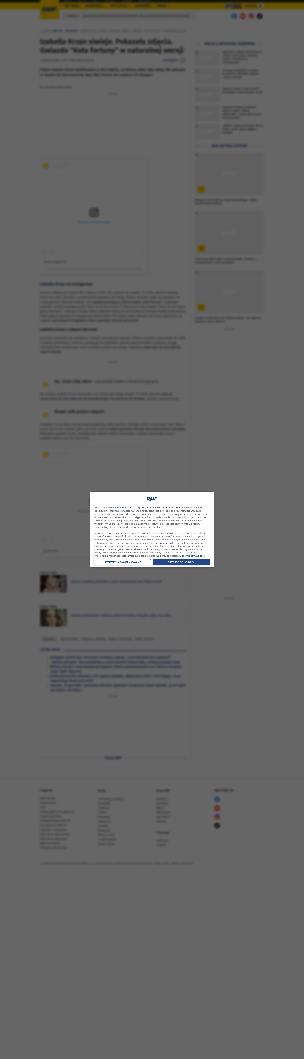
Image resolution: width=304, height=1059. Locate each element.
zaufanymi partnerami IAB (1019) (121, 507)
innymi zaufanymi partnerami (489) (161, 507)
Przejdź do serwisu (181, 562)
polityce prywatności (161, 542)
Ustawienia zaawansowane (122, 562)
